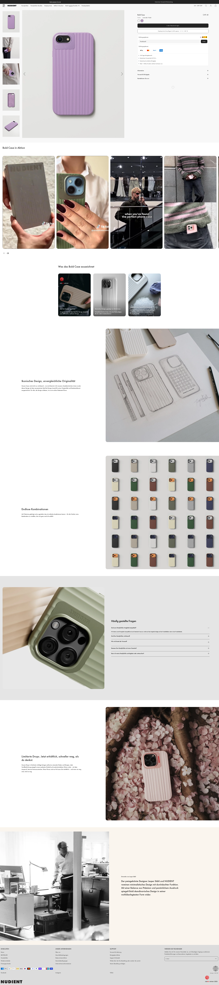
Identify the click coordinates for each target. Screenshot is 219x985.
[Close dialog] (121, 482)
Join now (109, 499)
